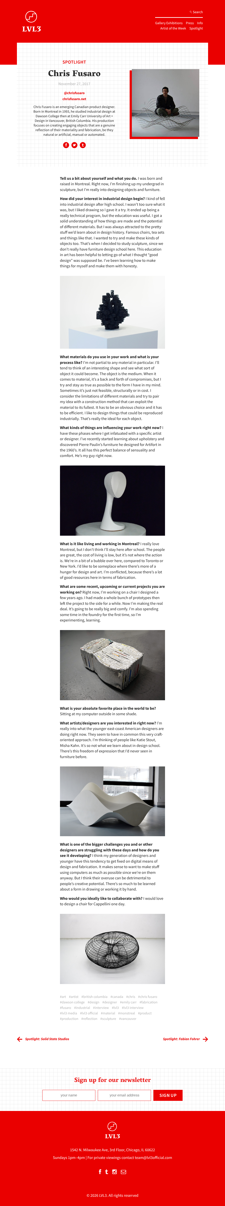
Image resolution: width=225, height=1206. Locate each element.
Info (200, 23)
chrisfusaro (76, 93)
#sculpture (108, 1019)
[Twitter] (74, 145)
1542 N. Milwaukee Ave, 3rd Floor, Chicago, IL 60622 (112, 1149)
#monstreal (126, 1013)
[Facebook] (65, 145)
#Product (145, 1013)
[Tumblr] (82, 145)
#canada (117, 997)
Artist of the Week (173, 28)
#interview (101, 1008)
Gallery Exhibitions (169, 23)
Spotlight (196, 28)
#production (69, 1019)
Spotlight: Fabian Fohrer (181, 1039)
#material (108, 1013)
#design (93, 1002)
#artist (73, 997)
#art (63, 997)
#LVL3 (115, 1008)
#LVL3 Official (89, 1013)
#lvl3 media (68, 1013)
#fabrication (149, 1002)
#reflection (89, 1019)
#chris (130, 997)
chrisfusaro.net (74, 99)
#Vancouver (127, 1019)
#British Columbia (95, 997)
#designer (109, 1002)
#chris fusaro (147, 997)
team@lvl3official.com (153, 1157)
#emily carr (128, 1002)
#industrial (82, 1008)
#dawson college (72, 1002)
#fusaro (65, 1008)
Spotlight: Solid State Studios (47, 1039)
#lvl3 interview (133, 1008)
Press (190, 23)
